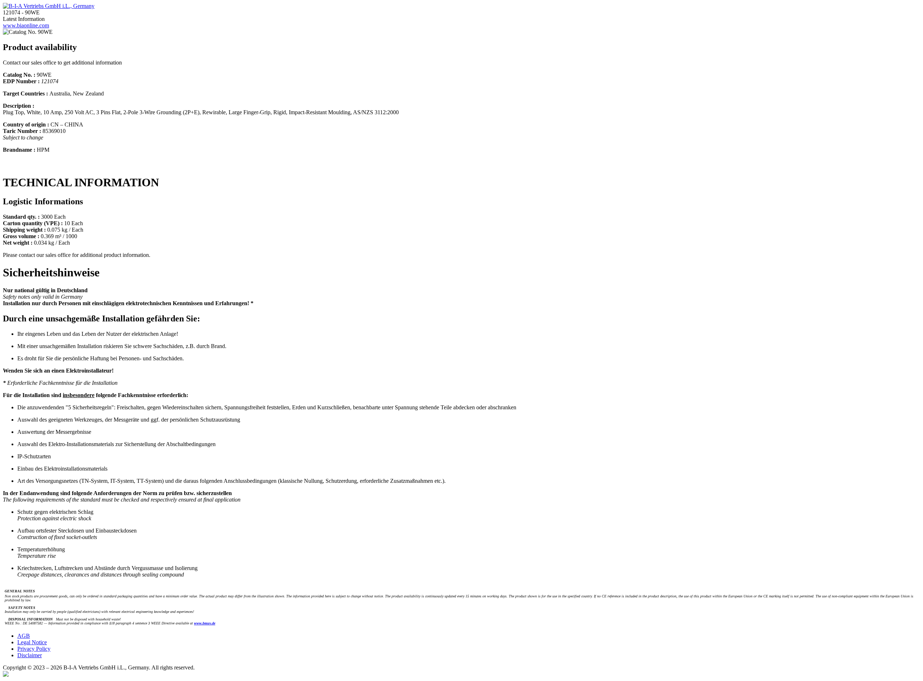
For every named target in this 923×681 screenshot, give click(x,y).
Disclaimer (29, 655)
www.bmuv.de (204, 623)
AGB (23, 636)
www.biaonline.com (26, 25)
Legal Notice (32, 642)
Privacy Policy (33, 649)
